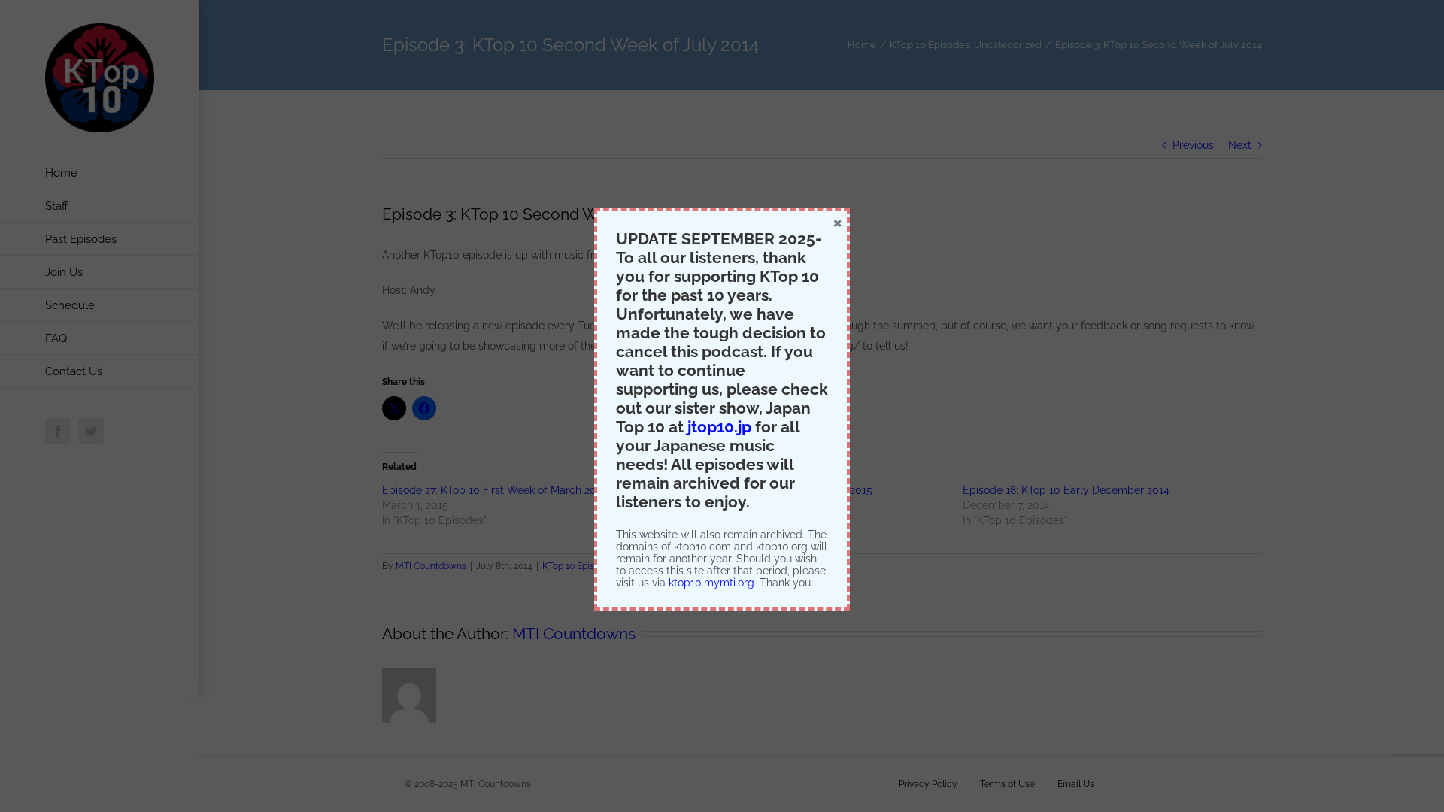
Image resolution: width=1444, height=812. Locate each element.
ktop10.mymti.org (711, 583)
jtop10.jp (719, 426)
